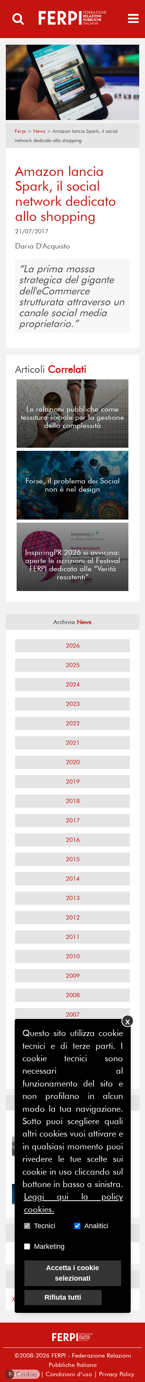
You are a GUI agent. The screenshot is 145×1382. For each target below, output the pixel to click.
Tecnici (44, 1226)
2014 (73, 878)
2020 (73, 762)
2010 (73, 956)
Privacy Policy (116, 1374)
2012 (73, 917)
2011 (73, 936)
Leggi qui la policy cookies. (73, 1202)
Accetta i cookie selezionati (72, 1273)
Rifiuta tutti (62, 1297)
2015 (73, 859)
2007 (73, 1014)
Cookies (23, 1374)
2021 (73, 742)
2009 (73, 975)
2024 (73, 684)
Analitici (96, 1226)
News (39, 131)
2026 (73, 645)
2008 (73, 995)
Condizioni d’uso (69, 1374)
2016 (73, 839)
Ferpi (20, 131)
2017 (73, 820)
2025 (73, 665)
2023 (73, 704)
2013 (73, 898)
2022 (73, 723)
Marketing (49, 1246)
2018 (73, 801)
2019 (73, 781)
